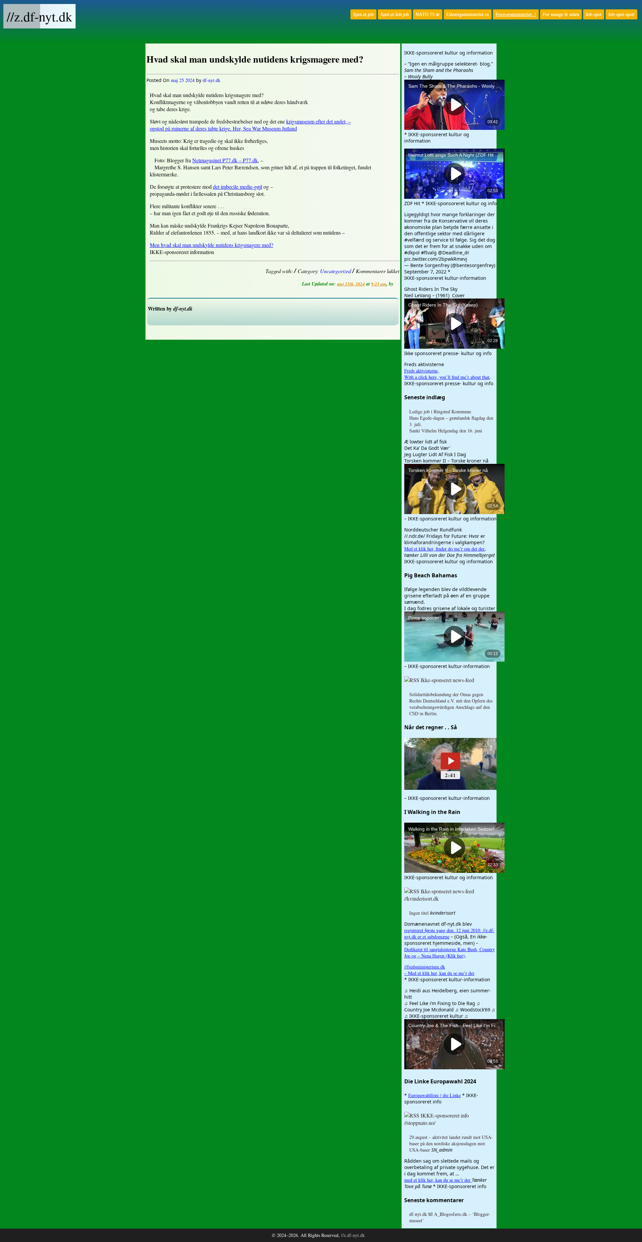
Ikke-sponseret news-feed (447, 679)
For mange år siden (561, 14)
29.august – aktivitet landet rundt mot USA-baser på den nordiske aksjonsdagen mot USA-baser (451, 1143)
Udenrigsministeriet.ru (467, 14)
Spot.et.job (363, 14)
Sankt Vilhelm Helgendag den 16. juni (445, 430)
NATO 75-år (428, 14)
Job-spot (594, 14)
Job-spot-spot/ (621, 14)
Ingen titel (419, 913)
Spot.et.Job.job (395, 14)
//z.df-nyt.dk (39, 16)
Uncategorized (335, 270)
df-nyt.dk (211, 80)
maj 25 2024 (183, 80)
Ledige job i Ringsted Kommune (440, 411)
